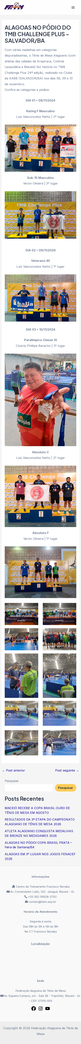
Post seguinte (67, 770)
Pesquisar (12, 781)
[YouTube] (47, 1008)
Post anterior (13, 770)
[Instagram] (40, 1008)
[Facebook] (33, 1008)
